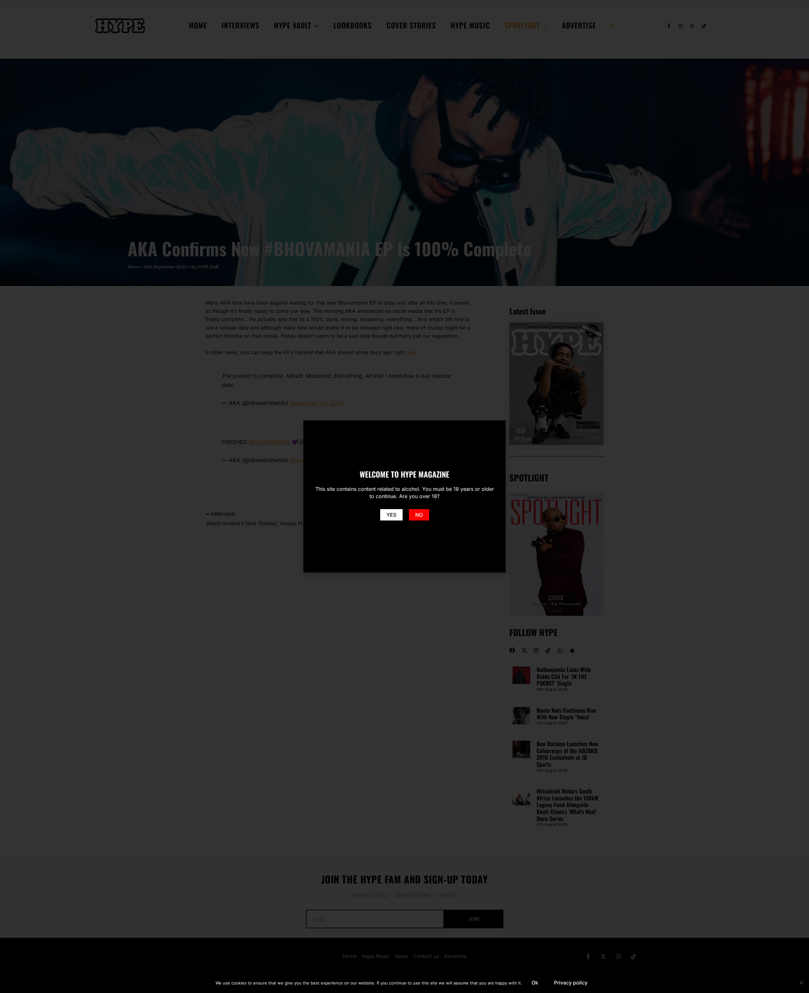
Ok (535, 982)
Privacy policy (570, 982)
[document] (404, 496)
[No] (801, 982)
